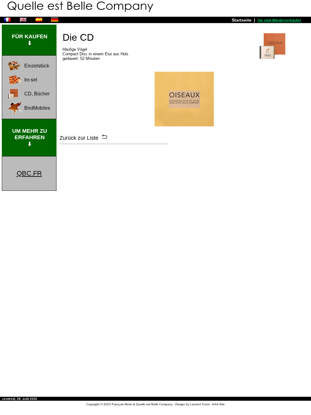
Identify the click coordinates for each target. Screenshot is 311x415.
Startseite (241, 20)
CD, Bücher (37, 93)
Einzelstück (36, 65)
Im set (30, 79)
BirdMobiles (37, 108)
